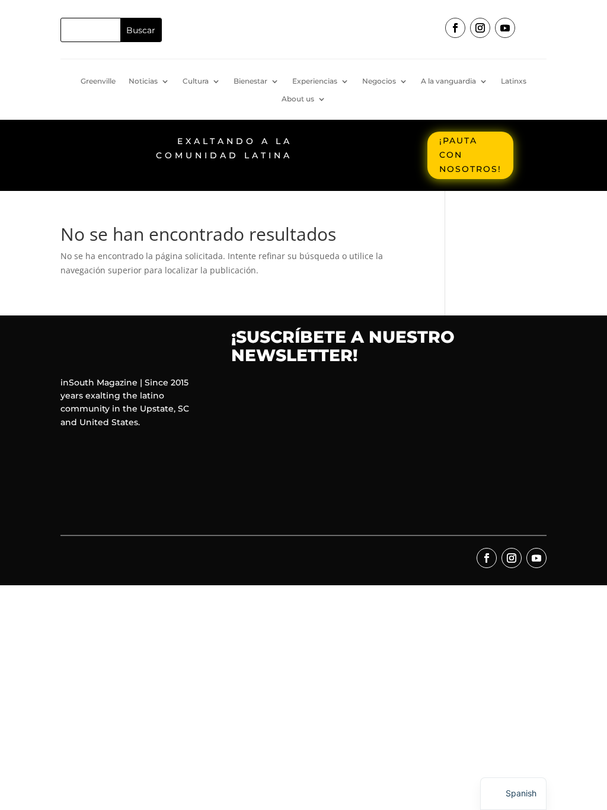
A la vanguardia (448, 81)
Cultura (196, 81)
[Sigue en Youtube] (505, 28)
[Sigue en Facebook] (455, 28)
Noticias (143, 81)
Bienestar (250, 81)
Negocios (379, 81)
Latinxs (513, 81)
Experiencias (314, 81)
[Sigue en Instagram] (480, 28)
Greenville (98, 81)
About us (298, 99)
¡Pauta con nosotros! (470, 154)
